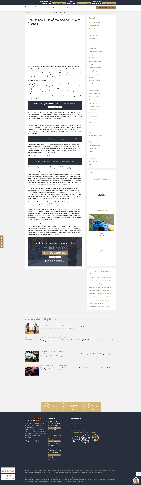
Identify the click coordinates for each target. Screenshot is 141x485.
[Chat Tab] (70, 242)
